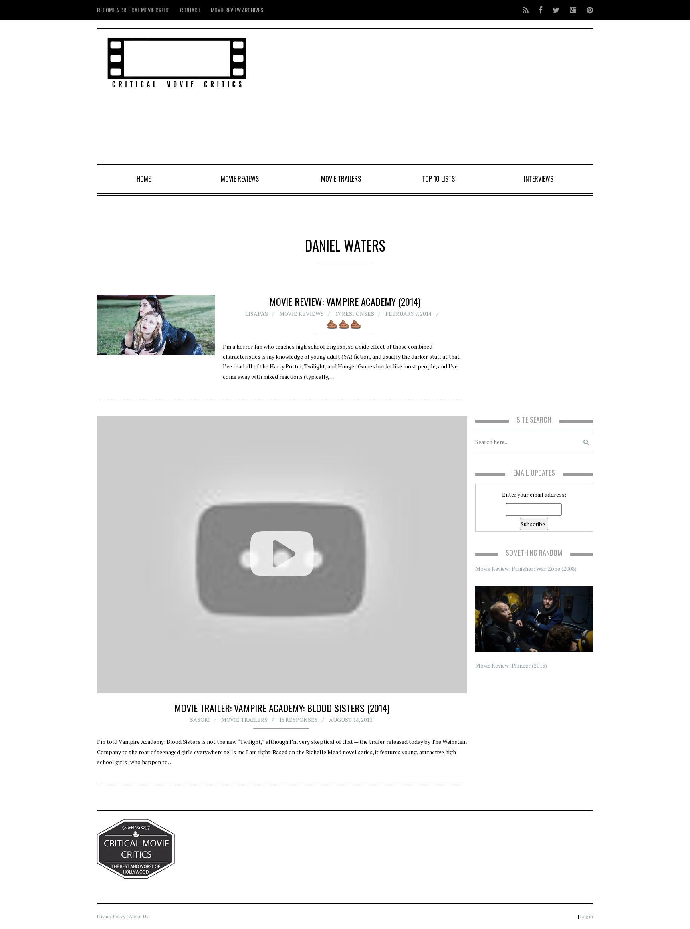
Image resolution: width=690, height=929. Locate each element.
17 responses (354, 313)
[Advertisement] (429, 97)
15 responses (298, 719)
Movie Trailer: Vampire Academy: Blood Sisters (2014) (281, 708)
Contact (190, 10)
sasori (200, 719)
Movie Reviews (240, 179)
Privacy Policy (111, 916)
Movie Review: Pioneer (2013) (511, 665)
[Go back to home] (177, 61)
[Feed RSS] (525, 10)
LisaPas (256, 313)
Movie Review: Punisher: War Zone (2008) (526, 568)
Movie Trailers (341, 179)
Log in (586, 916)
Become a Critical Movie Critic (133, 10)
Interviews (538, 179)
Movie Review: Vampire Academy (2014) (344, 301)
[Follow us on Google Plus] (573, 10)
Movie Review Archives (237, 10)
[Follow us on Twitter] (556, 10)
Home (144, 179)
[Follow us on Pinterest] (587, 10)
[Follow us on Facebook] (540, 10)
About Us (139, 916)
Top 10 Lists (438, 179)
